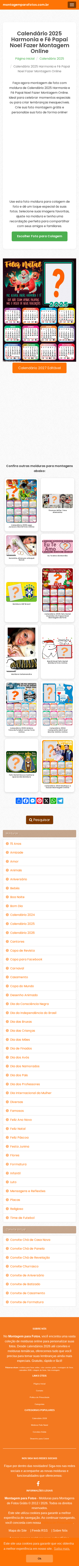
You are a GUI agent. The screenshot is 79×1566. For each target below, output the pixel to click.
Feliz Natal (17, 1129)
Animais (15, 870)
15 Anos (15, 843)
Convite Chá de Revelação (29, 1257)
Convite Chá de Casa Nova (29, 1240)
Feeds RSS (40, 1530)
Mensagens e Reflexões (27, 1191)
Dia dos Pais (18, 1075)
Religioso (16, 1209)
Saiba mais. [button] (62, 1548)
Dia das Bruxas (20, 1021)
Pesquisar (41, 819)
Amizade (16, 852)
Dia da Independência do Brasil (32, 1013)
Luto (12, 1182)
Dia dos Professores (24, 1084)
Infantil (15, 1173)
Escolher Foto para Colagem (39, 236)
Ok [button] (39, 1558)
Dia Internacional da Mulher (30, 1093)
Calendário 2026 (22, 933)
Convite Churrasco (24, 1266)
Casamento (18, 977)
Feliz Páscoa (19, 1137)
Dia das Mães (19, 1039)
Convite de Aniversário (26, 1275)
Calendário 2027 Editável (39, 368)
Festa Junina (19, 1146)
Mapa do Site (18, 1530)
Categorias (39, 1404)
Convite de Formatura (26, 1302)
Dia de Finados (20, 1048)
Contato (39, 1391)
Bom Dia (16, 906)
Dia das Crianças (22, 1030)
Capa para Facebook (25, 959)
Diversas (16, 1102)
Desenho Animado (23, 995)
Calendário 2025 (52, 58)
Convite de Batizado (24, 1284)
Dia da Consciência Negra (29, 1004)
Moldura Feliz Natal (39, 1425)
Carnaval (16, 968)
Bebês (14, 888)
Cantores (16, 941)
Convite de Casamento (27, 1293)
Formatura (17, 1164)
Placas (14, 1200)
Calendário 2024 (22, 915)
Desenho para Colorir (39, 1439)
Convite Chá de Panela (26, 1248)
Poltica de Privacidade (39, 1397)
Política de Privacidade (57, 1522)
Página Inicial (25, 58)
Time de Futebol (22, 1218)
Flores (14, 1155)
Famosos (16, 1111)
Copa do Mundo (21, 986)
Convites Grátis (39, 1432)
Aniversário (18, 879)
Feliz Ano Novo (20, 1120)
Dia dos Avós (19, 1057)
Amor (14, 861)
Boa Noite (17, 897)
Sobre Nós (60, 1530)
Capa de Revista (22, 950)
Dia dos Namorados (24, 1066)
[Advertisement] (39, 157)
